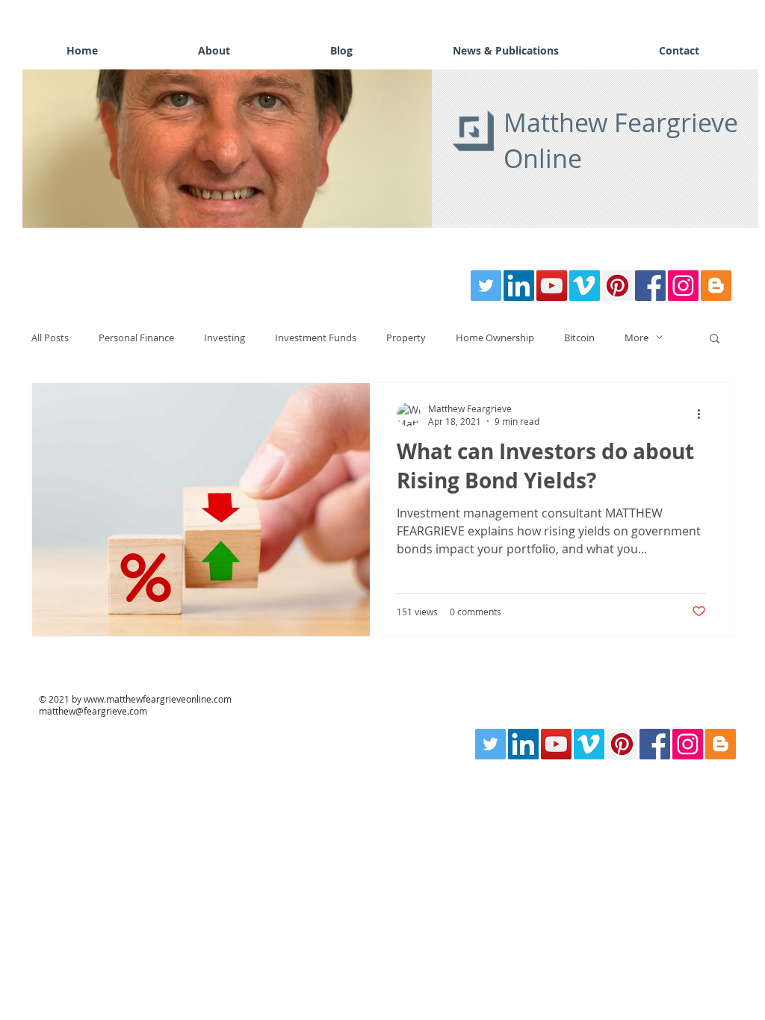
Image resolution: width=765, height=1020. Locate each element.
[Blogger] (716, 285)
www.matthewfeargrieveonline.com (158, 699)
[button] (227, 148)
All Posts (50, 337)
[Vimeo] (584, 285)
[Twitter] (486, 285)
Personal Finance (136, 337)
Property (406, 337)
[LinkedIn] (519, 285)
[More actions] (704, 414)
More (636, 337)
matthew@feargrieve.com (93, 711)
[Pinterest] (617, 285)
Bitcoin (579, 337)
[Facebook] (650, 285)
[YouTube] (551, 285)
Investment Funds (315, 337)
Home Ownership (495, 337)
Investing (224, 337)
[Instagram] (683, 285)
